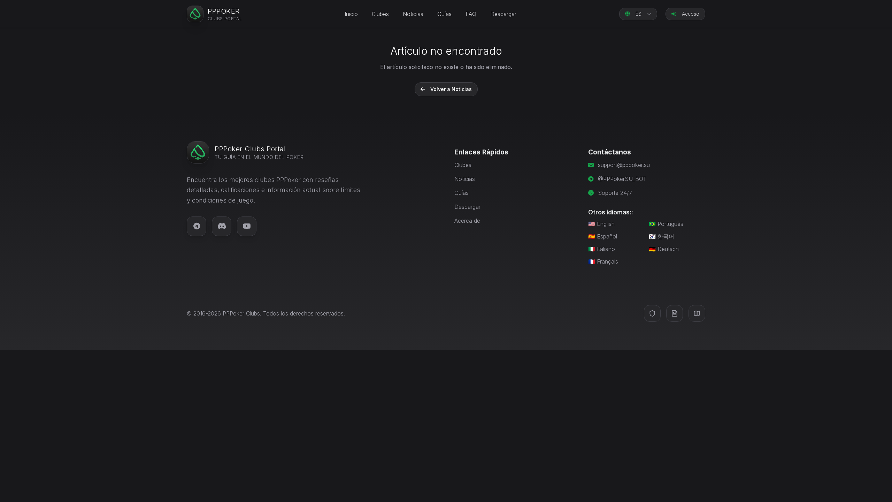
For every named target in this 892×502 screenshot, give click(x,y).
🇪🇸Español (602, 236)
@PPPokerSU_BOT (622, 178)
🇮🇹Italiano (601, 248)
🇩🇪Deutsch (664, 248)
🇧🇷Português (666, 223)
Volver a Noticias (451, 89)
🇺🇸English (601, 223)
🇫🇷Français (603, 261)
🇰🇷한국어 (661, 236)
